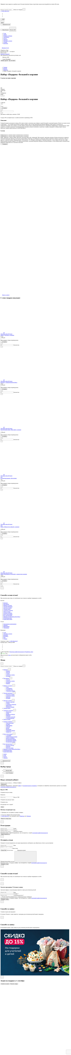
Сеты (7, 687)
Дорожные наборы (10, 691)
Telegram (29, 816)
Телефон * (16, 893)
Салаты (8, 673)
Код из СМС (17, 797)
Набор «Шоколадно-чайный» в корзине (10, 526)
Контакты (5, 43)
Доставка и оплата (7, 40)
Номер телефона (17, 782)
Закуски (8, 672)
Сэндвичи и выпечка (11, 704)
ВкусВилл (5, 636)
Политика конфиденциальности (17, 651)
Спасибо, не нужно (5, 983)
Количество (16, 345)
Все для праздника (7, 615)
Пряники (8, 715)
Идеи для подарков (7, 614)
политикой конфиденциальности (8, 787)
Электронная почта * (19, 895)
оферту (19, 785)
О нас (4, 33)
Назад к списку (5, 295)
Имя (15, 845)
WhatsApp (22, 816)
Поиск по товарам (18, 9)
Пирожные (8, 711)
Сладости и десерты (8, 610)
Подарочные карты (10, 741)
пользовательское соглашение (30, 785)
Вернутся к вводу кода (6, 818)
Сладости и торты (10, 674)
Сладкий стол (9, 689)
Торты (7, 713)
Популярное (6, 604)
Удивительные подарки (11, 736)
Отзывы (5, 42)
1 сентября (8, 735)
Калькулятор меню (7, 619)
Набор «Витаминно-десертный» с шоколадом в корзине (14, 574)
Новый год (8, 731)
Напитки (8, 697)
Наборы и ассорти (7, 605)
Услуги (5, 38)
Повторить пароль (18, 831)
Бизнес (7, 728)
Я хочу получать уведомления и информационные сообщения (17, 896)
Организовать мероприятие (9, 624)
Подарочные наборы (11, 739)
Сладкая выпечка (10, 718)
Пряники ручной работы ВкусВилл (11, 616)
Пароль (15, 830)
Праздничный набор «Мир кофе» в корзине (11, 429)
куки (9, 655)
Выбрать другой (4, 60)
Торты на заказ (6, 611)
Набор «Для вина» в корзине (7, 335)
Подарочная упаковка (11, 740)
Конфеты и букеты (10, 714)
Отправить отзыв (4, 864)
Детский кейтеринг (8, 606)
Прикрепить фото (21, 850)
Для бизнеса (6, 37)
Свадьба (8, 726)
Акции (5, 34)
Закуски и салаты (7, 608)
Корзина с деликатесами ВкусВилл (9, 382)
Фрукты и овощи (10, 707)
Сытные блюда (6, 609)
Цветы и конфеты (10, 738)
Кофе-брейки (6, 626)
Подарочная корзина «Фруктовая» (9, 478)
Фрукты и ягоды (10, 745)
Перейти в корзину (5, 54)
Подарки (8, 676)
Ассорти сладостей (10, 716)
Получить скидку (14, 983)
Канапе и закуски (10, 702)
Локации (5, 39)
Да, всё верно (12, 60)
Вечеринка (8, 729)
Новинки (5, 602)
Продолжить (3, 784)
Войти (2, 807)
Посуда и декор (9, 748)
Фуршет (8, 724)
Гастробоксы (9, 688)
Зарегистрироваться (5, 834)
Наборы (8, 671)
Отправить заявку (5, 899)
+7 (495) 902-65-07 (5, 11)
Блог (4, 637)
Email (15, 828)
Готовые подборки (7, 35)
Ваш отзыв (15, 848)
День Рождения (9, 723)
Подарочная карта (7, 618)
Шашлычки (9, 705)
